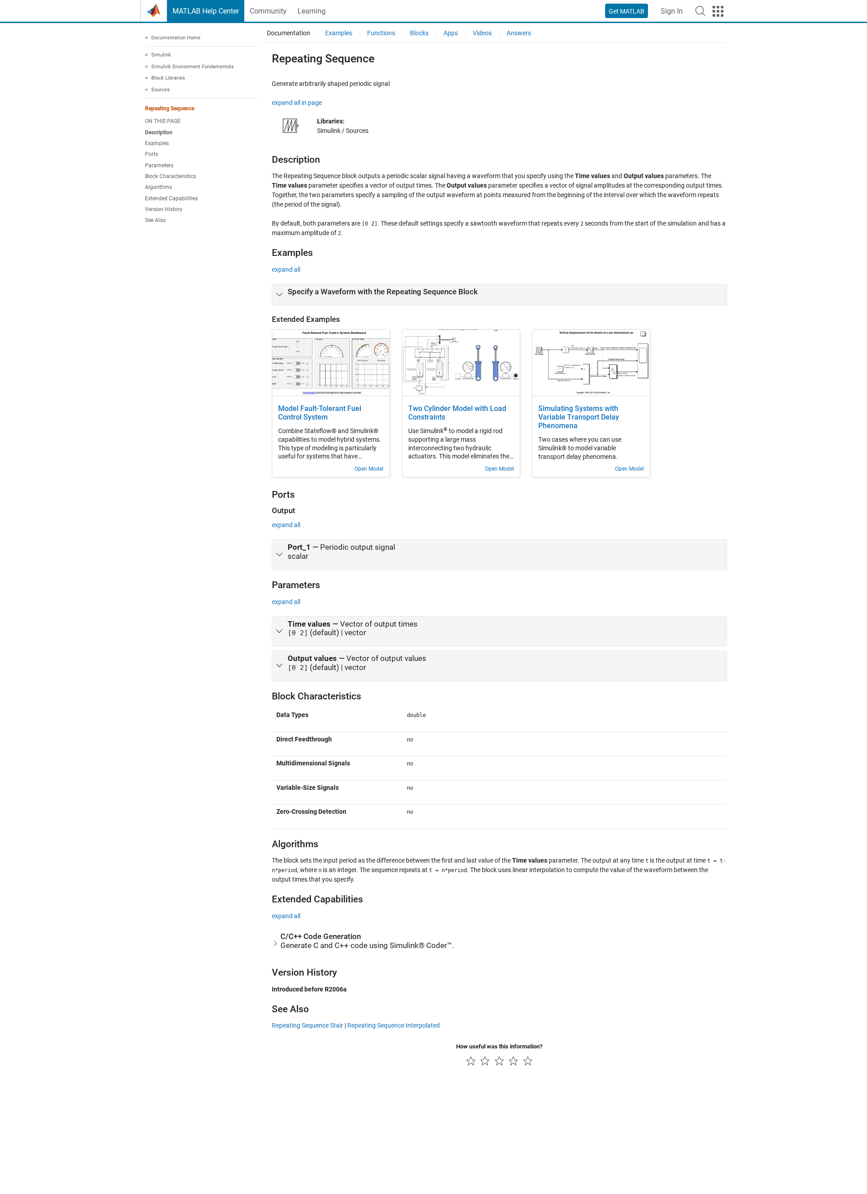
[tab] (499, 294)
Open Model (368, 469)
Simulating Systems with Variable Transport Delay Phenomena (578, 417)
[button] (700, 11)
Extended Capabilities (171, 198)
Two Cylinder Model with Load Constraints (457, 413)
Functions (381, 33)
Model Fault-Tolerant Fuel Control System (319, 413)
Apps (450, 33)
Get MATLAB (626, 11)
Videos (482, 33)
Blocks (419, 33)
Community (268, 11)
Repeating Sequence (169, 109)
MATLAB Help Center (205, 11)
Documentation (288, 33)
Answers (519, 33)
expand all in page (297, 102)
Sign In (672, 11)
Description (158, 132)
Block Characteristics (170, 176)
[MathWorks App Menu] (718, 11)
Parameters (159, 165)
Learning (312, 11)
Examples (157, 143)
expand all (286, 269)
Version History (163, 209)
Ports (151, 154)
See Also (155, 220)
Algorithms (158, 187)
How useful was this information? (499, 1046)
